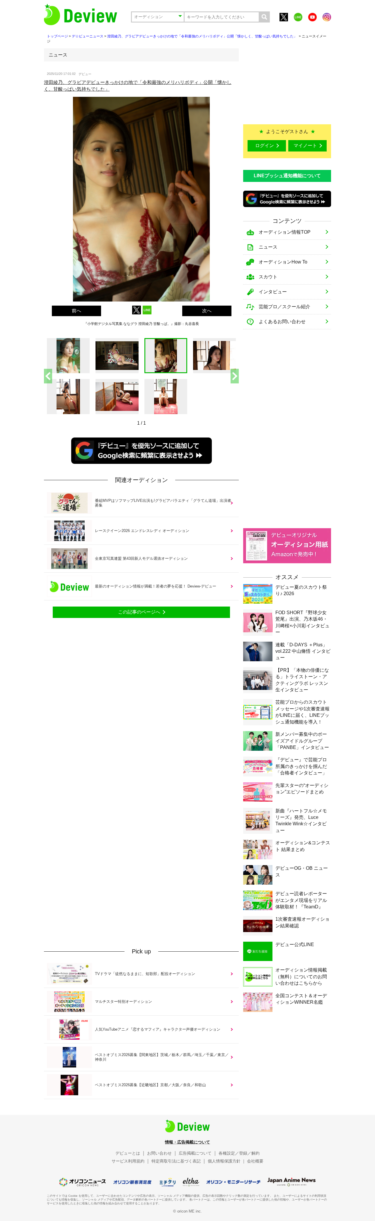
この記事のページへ (139, 611)
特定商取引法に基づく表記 (176, 1161)
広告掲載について (195, 1153)
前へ (76, 310)
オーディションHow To (283, 261)
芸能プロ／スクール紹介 (284, 306)
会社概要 (255, 1161)
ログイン (264, 145)
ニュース (268, 246)
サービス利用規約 (128, 1161)
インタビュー (273, 291)
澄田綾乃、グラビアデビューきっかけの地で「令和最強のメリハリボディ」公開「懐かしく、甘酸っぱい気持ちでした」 (202, 36)
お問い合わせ (159, 1153)
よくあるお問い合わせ (282, 321)
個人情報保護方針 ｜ (227, 1161)
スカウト (268, 276)
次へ (207, 310)
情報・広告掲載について (187, 1142)
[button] (235, 376)
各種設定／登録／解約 (239, 1153)
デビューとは (127, 1153)
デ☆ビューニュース (87, 36)
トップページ (57, 36)
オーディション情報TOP (285, 232)
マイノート (305, 145)
